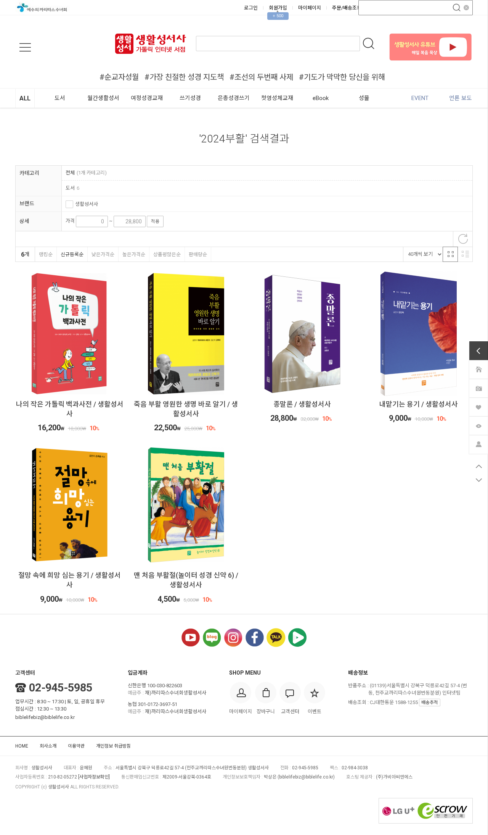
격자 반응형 (450, 254)
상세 (24, 221)
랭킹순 (46, 254)
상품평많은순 (167, 254)
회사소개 (48, 746)
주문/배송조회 (346, 8)
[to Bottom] (478, 480)
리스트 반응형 (465, 254)
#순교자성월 (119, 77)
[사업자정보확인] (94, 777)
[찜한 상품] (478, 406)
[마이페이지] (478, 444)
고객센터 (25, 673)
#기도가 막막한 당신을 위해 (342, 77)
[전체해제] (462, 239)
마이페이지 (309, 8)
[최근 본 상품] (478, 425)
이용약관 (76, 746)
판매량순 (198, 254)
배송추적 (429, 702)
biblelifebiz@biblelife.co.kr (45, 717)
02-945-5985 (60, 687)
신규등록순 (72, 254)
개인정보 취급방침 (113, 746)
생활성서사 (86, 204)
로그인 (251, 8)
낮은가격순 (103, 254)
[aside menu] (25, 47)
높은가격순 (133, 254)
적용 (155, 221)
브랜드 (26, 203)
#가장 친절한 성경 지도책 (184, 77)
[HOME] (478, 369)
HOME (21, 746)
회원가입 (278, 8)
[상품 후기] (478, 387)
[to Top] (478, 466)
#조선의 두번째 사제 (261, 77)
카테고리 (29, 173)
